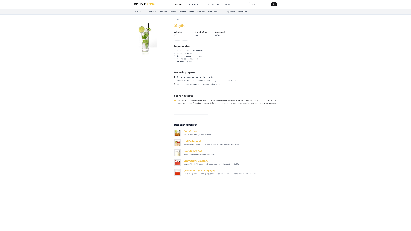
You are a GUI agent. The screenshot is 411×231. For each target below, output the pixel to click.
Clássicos (201, 12)
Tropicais (163, 12)
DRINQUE (144, 4)
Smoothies (242, 12)
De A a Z (137, 12)
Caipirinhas (230, 12)
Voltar (179, 20)
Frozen (173, 12)
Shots (191, 12)
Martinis (152, 12)
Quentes (182, 12)
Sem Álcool (212, 12)
